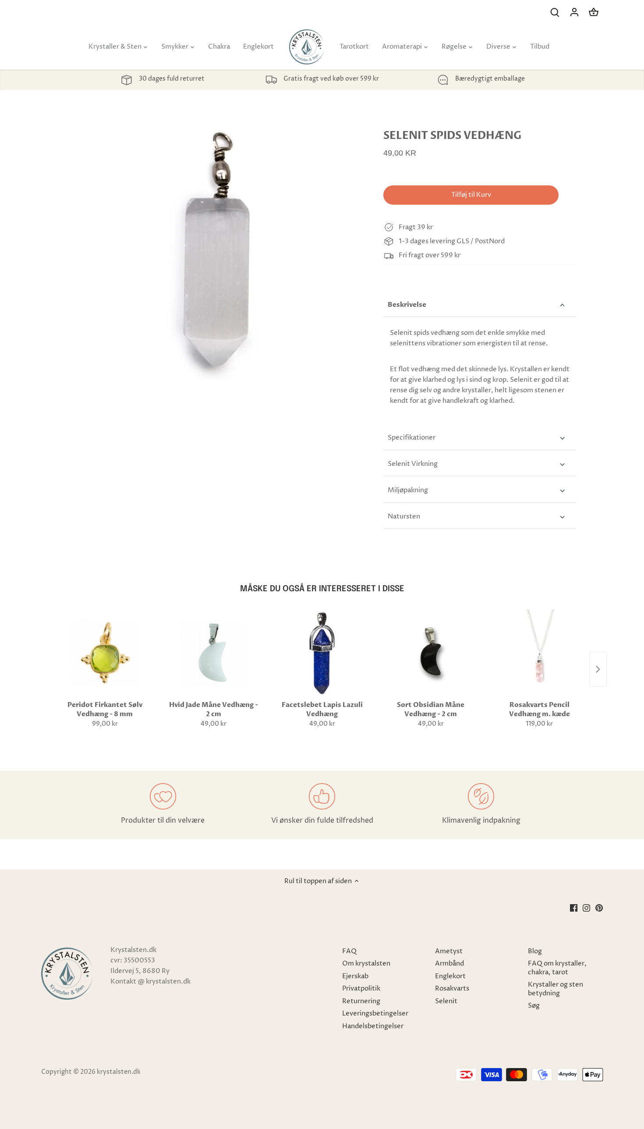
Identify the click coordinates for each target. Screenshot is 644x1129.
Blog (535, 951)
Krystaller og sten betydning (555, 989)
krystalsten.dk (119, 1072)
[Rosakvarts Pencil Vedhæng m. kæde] (539, 653)
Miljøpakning (408, 490)
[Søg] (555, 12)
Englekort (450, 976)
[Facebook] (573, 907)
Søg (534, 1005)
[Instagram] (586, 907)
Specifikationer (411, 437)
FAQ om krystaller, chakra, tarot (557, 968)
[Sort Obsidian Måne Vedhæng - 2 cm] (431, 653)
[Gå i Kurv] (593, 12)
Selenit (446, 1001)
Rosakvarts (452, 988)
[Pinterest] (599, 907)
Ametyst (449, 951)
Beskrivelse (407, 304)
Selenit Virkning (413, 464)
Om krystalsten (366, 963)
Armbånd (449, 963)
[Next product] (598, 669)
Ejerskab (355, 976)
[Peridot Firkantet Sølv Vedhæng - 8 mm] (105, 653)
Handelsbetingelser (372, 1026)
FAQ (349, 951)
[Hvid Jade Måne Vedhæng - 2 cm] (213, 653)
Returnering (361, 1001)
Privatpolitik (361, 988)
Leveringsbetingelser (375, 1013)
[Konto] (574, 12)
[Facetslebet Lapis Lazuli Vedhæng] (322, 653)
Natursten (404, 516)
